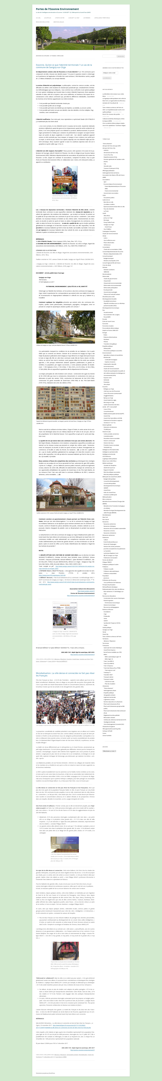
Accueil (38, 18)
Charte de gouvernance (110, 278)
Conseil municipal (107, 256)
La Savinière (107, 551)
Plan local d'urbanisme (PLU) (112, 704)
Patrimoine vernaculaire (110, 558)
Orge (105, 614)
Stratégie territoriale (109, 722)
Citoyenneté (107, 281)
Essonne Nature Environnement (113, 184)
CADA (104, 195)
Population (106, 576)
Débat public (107, 348)
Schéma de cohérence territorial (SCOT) (115, 720)
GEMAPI (106, 488)
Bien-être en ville (108, 202)
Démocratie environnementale (112, 285)
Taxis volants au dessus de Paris (112, 636)
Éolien (105, 335)
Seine (105, 618)
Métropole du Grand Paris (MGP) (112, 477)
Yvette (105, 625)
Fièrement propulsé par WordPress (45, 1073)
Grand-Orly (107, 416)
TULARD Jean (107, 429)
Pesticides (107, 382)
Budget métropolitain (110, 479)
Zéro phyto (107, 384)
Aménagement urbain (110, 690)
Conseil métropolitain (110, 483)
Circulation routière (109, 204)
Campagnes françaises (109, 231)
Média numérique (108, 463)
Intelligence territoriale (109, 454)
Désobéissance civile (109, 296)
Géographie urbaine (72, 1054)
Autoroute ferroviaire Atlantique (113, 648)
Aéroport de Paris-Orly (109, 148)
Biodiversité (107, 357)
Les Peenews (86, 18)
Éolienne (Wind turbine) (110, 337)
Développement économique (111, 308)
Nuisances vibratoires (110, 533)
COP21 (105, 238)
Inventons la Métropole (110, 495)
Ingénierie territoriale (110, 697)
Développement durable (110, 299)
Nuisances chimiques (110, 526)
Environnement (107, 353)
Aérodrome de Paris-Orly (111, 152)
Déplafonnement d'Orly (110, 157)
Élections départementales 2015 (113, 254)
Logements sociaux (109, 699)
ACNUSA (106, 150)
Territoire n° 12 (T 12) (109, 423)
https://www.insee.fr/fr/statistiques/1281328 (52, 575)
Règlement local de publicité (112, 715)
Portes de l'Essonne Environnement (57, 9)
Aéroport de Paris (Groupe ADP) (112, 146)
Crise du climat (107, 265)
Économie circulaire (108, 326)
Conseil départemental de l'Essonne (113, 251)
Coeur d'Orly (107, 409)
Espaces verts (108, 377)
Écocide (105, 319)
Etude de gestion (108, 600)
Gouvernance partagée (110, 292)
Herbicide (106, 380)
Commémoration (108, 436)
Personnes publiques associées (113, 350)
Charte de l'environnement (110, 233)
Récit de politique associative (112, 472)
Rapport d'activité (109, 470)
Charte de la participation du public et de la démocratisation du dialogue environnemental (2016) (114, 373)
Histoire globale (107, 425)
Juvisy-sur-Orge (108, 218)
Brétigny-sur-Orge (109, 389)
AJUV (105, 182)
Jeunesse (106, 578)
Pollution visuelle (108, 569)
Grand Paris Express (109, 650)
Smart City (91, 1054)
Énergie (105, 332)
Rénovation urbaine (109, 717)
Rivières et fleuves (108, 609)
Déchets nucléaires (109, 269)
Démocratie (106, 276)
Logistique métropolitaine (110, 459)
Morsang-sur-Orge (109, 402)
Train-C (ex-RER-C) (109, 661)
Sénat (104, 632)
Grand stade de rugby (110, 400)
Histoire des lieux (109, 443)
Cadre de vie (106, 200)
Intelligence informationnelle (111, 450)
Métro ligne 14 (109, 659)
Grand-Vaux (75, 659)
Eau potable (107, 317)
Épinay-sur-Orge (108, 398)
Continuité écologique (111, 359)
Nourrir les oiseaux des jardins (111, 114)
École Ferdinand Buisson (111, 542)
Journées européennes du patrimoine (114, 549)
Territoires (39, 1057)
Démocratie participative (111, 287)
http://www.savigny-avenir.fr (86, 591)
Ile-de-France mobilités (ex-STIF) (113, 652)
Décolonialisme (107, 274)
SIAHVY (106, 621)
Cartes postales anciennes (111, 434)
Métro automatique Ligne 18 (113, 657)
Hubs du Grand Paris (110, 492)
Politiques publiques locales (110, 564)
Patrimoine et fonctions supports (113, 420)
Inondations (107, 612)
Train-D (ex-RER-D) (109, 663)
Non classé (106, 519)
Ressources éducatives (42, 22)
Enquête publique (108, 346)
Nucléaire (106, 339)
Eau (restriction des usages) (111, 314)
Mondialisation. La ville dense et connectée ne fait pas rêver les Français (65, 674)
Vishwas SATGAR (107, 731)
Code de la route (109, 681)
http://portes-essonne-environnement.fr (82, 654)
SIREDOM (106, 272)
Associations (106, 179)
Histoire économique (110, 605)
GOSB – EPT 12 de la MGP (110, 407)
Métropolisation (107, 497)
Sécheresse (107, 245)
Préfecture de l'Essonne (109, 580)
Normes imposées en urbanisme (113, 702)
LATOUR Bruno (107, 456)
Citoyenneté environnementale (113, 283)
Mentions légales (59, 22)
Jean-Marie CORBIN (61, 1057)
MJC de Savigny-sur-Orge (111, 555)
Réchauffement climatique (110, 587)
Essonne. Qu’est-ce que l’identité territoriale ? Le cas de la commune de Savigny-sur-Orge (64, 66)
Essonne (69, 659)
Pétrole (106, 341)
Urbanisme (43, 661)
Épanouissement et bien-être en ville (114, 206)
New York (105, 517)
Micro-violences (107, 499)
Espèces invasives (110, 362)
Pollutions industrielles (110, 573)
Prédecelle (107, 616)
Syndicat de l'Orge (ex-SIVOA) (112, 623)
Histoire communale (109, 441)
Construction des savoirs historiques (114, 598)
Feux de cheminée (109, 209)
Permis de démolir (108, 560)
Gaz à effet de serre (109, 240)
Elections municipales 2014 (111, 260)
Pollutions (105, 567)
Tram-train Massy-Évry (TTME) (112, 668)
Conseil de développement (111, 481)
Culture (106, 540)
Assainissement (108, 312)
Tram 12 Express (108, 666)
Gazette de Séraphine (110, 465)
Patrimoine (106, 537)
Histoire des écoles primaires (112, 546)
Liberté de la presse (109, 468)
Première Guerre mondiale (111, 445)
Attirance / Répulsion (60, 659)
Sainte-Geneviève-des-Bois (111, 405)
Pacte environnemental (111, 191)
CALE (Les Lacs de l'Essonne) (112, 391)
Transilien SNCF (108, 675)
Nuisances (106, 522)
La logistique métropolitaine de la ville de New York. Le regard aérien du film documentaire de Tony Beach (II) (114, 101)
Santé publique (107, 627)
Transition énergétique (110, 344)
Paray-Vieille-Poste (109, 222)
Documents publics (109, 197)
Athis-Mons (107, 215)
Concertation (106, 247)
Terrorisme (106, 643)
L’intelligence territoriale (102, 18)
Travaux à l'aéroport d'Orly (111, 168)
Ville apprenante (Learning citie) (111, 729)
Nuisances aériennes (110, 524)
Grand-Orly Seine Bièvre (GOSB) (113, 418)
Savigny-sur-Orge (85, 659)
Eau (104, 310)
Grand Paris (107, 490)
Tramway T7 (107, 672)
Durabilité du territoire (110, 301)
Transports (106, 645)
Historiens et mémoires (110, 427)
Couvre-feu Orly (108, 155)
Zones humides (107, 735)
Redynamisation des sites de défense (113, 589)
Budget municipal (108, 258)
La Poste (106, 211)
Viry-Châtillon (107, 229)
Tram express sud (110, 670)
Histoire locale (107, 432)
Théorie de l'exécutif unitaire (112, 294)
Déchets (105, 267)
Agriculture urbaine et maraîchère (113, 355)
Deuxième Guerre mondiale (112, 438)
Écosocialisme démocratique (111, 328)
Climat (104, 236)
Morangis (106, 220)
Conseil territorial (108, 411)
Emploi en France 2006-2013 (110, 330)
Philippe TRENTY (107, 562)
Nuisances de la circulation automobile (115, 528)
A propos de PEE (59, 18)
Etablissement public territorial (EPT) (114, 414)
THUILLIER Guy (108, 447)
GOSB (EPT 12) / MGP (73, 18)
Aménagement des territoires (111, 173)
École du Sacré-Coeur (109, 321)
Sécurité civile (107, 166)
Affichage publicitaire (108, 170)
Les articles (47, 18)
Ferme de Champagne (110, 544)
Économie (105, 323)
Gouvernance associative (111, 193)
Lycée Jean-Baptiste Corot (111, 553)
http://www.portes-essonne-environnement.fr (81, 595)
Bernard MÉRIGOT (62, 661)
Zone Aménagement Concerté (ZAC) (114, 724)
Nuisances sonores (109, 531)
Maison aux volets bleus (109, 461)
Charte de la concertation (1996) (113, 249)
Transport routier (108, 679)
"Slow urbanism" (107, 143)
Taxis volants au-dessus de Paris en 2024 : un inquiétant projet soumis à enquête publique (114, 110)
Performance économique (112, 603)
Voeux (104, 733)
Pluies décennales (109, 242)
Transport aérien (108, 677)
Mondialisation (83, 1054)
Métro (105, 654)
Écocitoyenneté (108, 290)
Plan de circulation (110, 684)
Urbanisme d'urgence (109, 726)
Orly (105, 164)
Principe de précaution (109, 585)
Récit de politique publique (111, 474)
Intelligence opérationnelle (110, 452)
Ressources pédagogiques (111, 607)
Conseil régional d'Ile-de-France (111, 263)
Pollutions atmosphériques (111, 571)
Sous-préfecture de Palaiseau (112, 582)
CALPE (104, 213)
